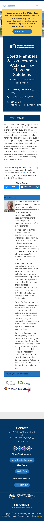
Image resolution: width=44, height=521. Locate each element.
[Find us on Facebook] (15, 448)
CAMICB (25, 173)
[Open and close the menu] (27, 5)
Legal (39, 516)
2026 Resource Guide (22, 479)
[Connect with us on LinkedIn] (19, 448)
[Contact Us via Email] (29, 448)
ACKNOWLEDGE (22, 31)
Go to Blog (22, 471)
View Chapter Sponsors (22, 460)
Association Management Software (22, 507)
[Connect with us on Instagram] (24, 448)
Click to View (22, 485)
